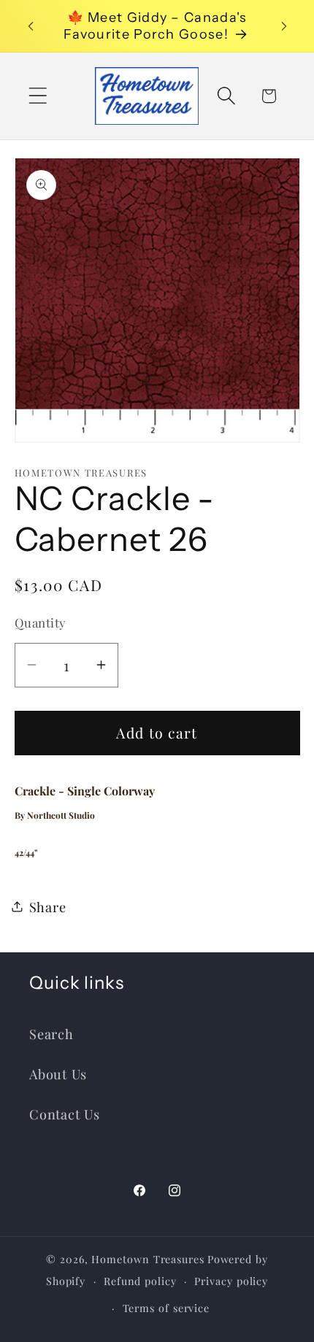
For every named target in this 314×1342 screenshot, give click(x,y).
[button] (37, 96)
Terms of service (166, 1308)
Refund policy (140, 1281)
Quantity (40, 622)
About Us (58, 1074)
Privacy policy (231, 1281)
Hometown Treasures (147, 1259)
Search (51, 1034)
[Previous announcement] (31, 26)
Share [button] (47, 907)
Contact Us (64, 1114)
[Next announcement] (284, 26)
